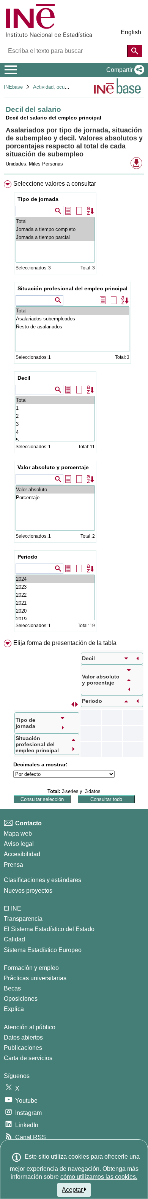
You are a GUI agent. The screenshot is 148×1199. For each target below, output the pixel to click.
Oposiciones (21, 998)
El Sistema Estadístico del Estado (49, 929)
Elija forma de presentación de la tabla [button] (65, 643)
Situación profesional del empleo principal (72, 288)
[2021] (55, 603)
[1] (55, 408)
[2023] (55, 587)
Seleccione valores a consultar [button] (54, 183)
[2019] (55, 619)
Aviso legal (19, 844)
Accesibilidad (22, 854)
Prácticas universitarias (35, 978)
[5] (55, 440)
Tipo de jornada (37, 199)
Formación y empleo (31, 968)
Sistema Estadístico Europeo (43, 950)
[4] (55, 432)
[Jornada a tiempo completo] (55, 229)
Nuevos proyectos (28, 890)
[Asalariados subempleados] (72, 319)
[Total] (55, 221)
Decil (23, 378)
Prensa (13, 864)
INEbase (13, 87)
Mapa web (18, 833)
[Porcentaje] (55, 498)
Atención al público (29, 1027)
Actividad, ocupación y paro (63, 87)
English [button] (131, 32)
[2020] (55, 611)
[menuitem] (74, 408)
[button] (123, 70)
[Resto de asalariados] (72, 327)
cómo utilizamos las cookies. (98, 1177)
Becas (12, 988)
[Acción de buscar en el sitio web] (134, 51)
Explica (14, 1009)
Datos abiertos (23, 1037)
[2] (55, 416)
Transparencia (23, 919)
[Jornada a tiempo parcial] (55, 237)
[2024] (55, 579)
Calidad (14, 939)
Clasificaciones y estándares (42, 880)
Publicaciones (23, 1048)
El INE (12, 908)
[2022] (55, 595)
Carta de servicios (28, 1058)
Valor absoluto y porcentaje (53, 467)
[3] (55, 424)
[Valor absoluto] (55, 490)
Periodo (27, 557)
